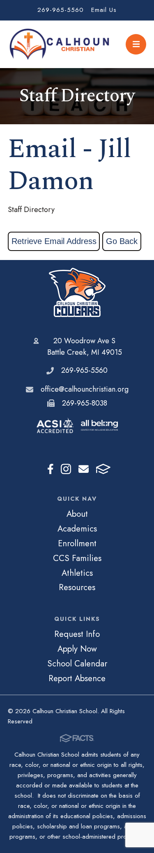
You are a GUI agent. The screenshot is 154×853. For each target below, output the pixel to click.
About (77, 514)
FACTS (103, 469)
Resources (77, 587)
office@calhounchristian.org (85, 389)
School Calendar (77, 663)
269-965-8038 (84, 403)
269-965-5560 (60, 9)
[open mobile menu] (136, 44)
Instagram (66, 469)
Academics (77, 528)
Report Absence (77, 678)
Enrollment (77, 543)
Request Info (77, 634)
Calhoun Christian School (77, 292)
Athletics (77, 573)
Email (83, 469)
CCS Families (77, 558)
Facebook (50, 469)
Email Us (104, 9)
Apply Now (77, 649)
